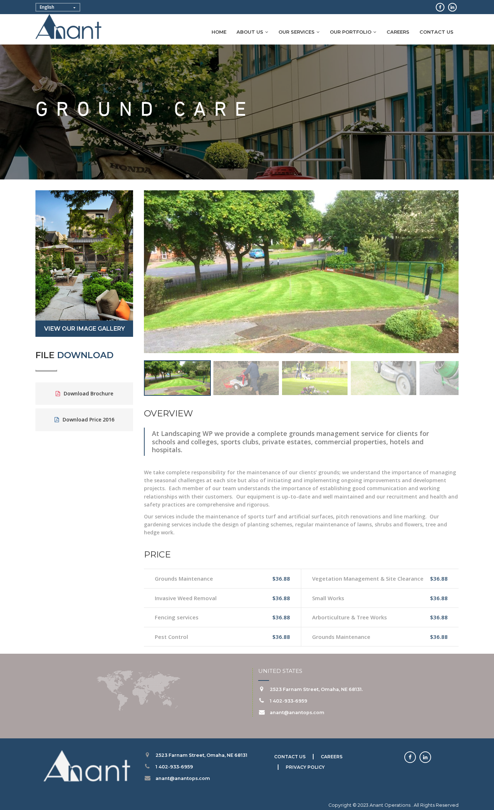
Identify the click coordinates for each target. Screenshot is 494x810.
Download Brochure (88, 393)
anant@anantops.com (297, 712)
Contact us (436, 32)
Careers (398, 32)
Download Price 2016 (88, 419)
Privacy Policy (305, 767)
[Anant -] (68, 28)
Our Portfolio (350, 32)
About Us (250, 32)
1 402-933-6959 (288, 701)
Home (219, 32)
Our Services (296, 32)
